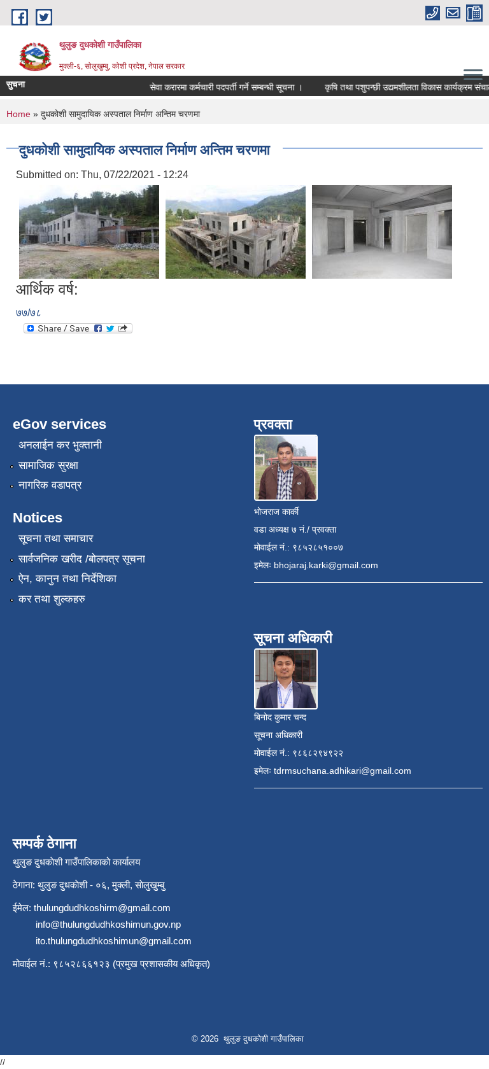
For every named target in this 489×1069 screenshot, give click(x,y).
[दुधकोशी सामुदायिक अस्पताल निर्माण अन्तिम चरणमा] (89, 231)
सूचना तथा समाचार (55, 539)
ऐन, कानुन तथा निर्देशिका (67, 579)
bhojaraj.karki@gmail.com (326, 565)
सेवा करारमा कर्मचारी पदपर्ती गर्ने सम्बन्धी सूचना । (219, 87)
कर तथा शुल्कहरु (51, 599)
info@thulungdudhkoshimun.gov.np (108, 924)
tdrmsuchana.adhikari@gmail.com (342, 770)
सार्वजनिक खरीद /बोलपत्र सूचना (81, 559)
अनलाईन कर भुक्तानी (60, 445)
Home (18, 114)
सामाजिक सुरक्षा (48, 465)
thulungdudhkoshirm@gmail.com (102, 907)
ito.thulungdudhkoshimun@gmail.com (114, 940)
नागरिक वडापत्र (50, 485)
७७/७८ (28, 312)
